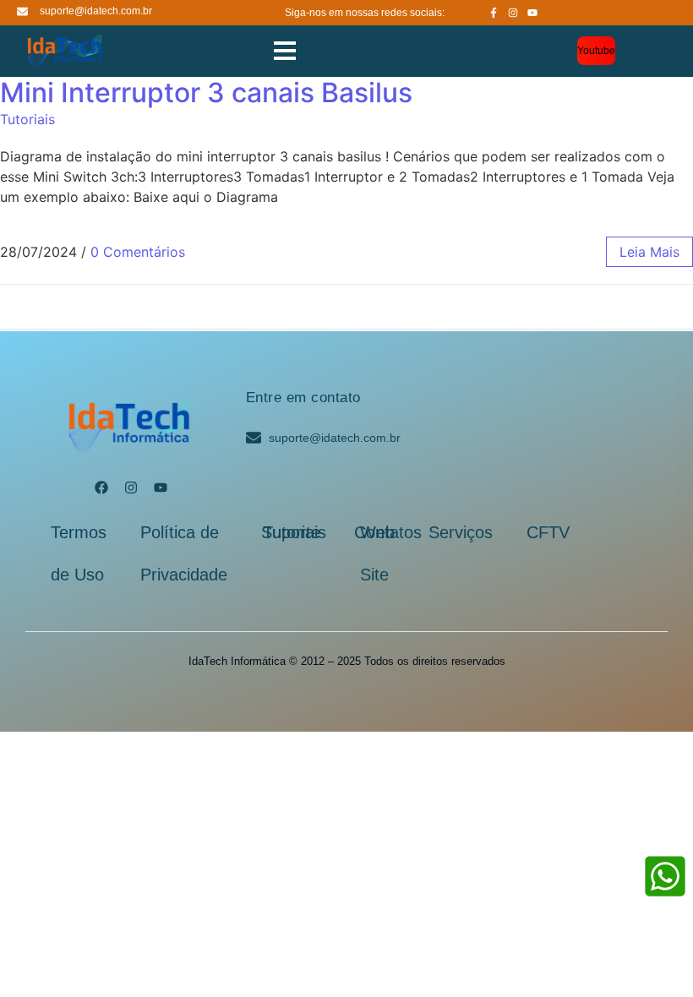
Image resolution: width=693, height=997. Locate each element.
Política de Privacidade (183, 553)
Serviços (460, 532)
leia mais (649, 251)
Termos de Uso (78, 553)
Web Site (377, 553)
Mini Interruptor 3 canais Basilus (206, 92)
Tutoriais (27, 119)
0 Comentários (137, 251)
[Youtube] (532, 13)
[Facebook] (101, 487)
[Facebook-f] (493, 13)
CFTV (548, 532)
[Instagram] (513, 13)
